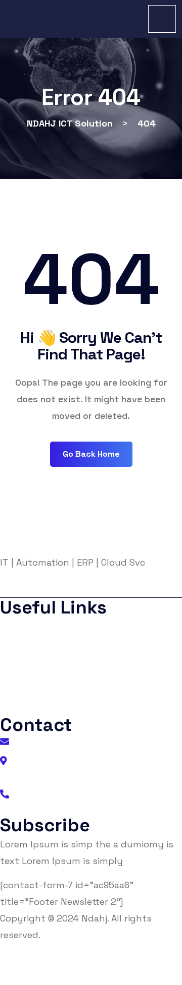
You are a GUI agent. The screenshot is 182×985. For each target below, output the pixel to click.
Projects (25, 687)
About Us (27, 627)
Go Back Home (91, 454)
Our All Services (38, 707)
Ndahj (94, 918)
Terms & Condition (44, 667)
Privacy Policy (35, 647)
